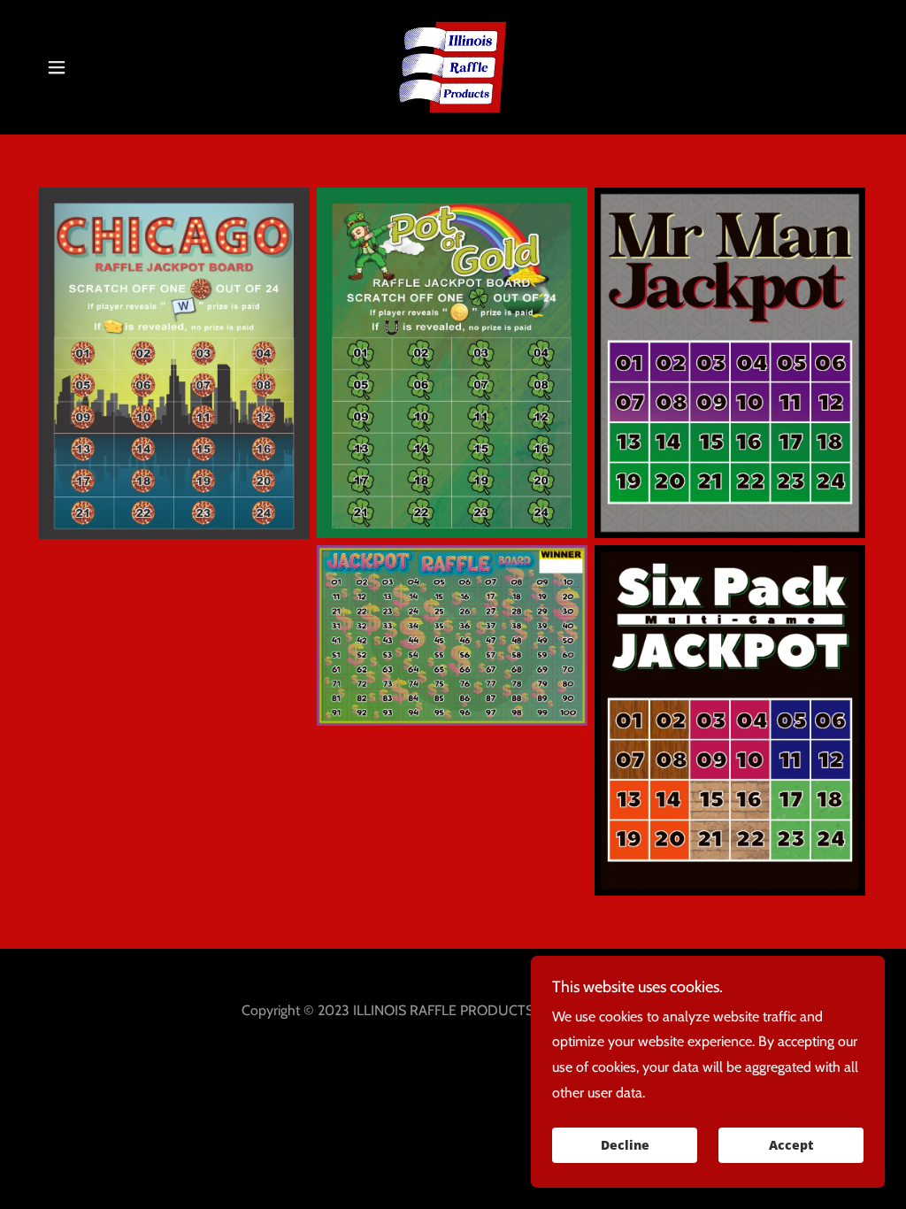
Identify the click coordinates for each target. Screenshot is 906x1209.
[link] (453, 66)
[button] (56, 67)
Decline (625, 1145)
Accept (791, 1145)
